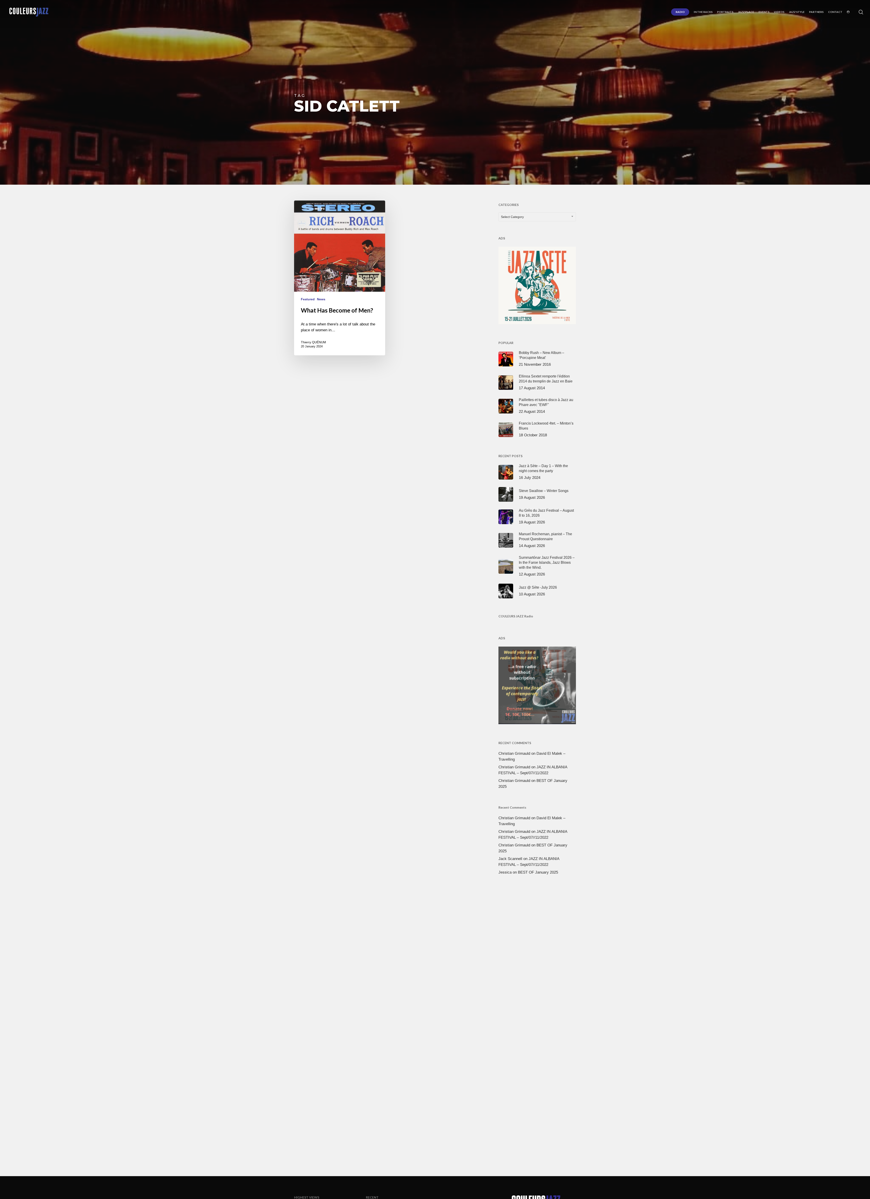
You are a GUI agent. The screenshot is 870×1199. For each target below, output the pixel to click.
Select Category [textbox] (512, 217)
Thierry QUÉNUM (313, 342)
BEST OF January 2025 (538, 872)
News (321, 299)
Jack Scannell (510, 859)
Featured (308, 299)
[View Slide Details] (537, 284)
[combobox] (537, 216)
